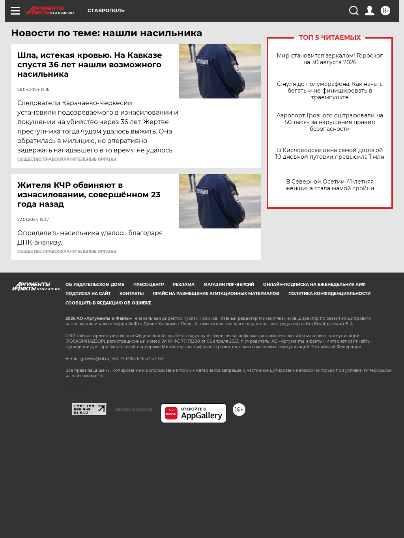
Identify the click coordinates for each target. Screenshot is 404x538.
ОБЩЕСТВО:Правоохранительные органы (66, 159)
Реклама (184, 284)
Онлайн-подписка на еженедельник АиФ (314, 284)
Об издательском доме (94, 284)
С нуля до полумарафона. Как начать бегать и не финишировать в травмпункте (330, 91)
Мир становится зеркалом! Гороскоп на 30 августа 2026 (330, 59)
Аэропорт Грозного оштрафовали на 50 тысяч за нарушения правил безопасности (330, 122)
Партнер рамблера (133, 409)
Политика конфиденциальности (329, 293)
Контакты (132, 293)
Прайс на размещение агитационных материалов (216, 293)
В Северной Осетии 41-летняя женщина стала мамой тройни (329, 185)
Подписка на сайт (87, 293)
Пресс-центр (148, 284)
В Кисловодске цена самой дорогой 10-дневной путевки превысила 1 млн (329, 153)
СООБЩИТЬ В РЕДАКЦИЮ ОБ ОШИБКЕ (108, 303)
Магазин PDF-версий (229, 284)
